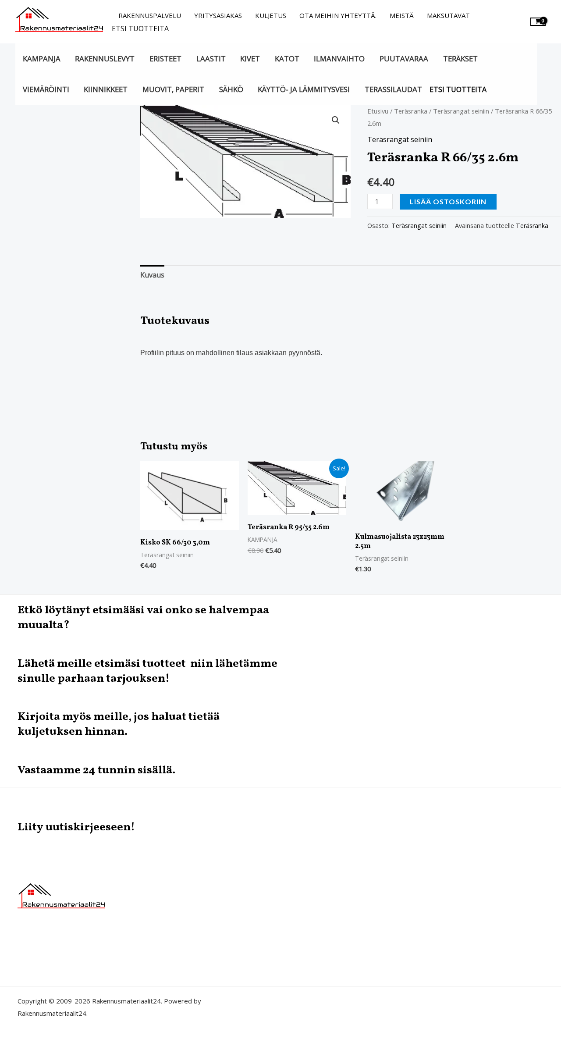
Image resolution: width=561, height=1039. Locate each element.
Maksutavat (448, 15)
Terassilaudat (393, 89)
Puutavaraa (404, 58)
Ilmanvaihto (339, 58)
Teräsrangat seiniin (461, 111)
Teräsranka (410, 111)
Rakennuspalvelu (149, 15)
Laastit (211, 58)
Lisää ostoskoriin (448, 201)
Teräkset (460, 58)
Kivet (250, 58)
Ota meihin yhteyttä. (337, 15)
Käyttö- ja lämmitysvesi (304, 89)
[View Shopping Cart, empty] (538, 22)
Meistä (402, 15)
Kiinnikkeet (106, 89)
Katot (287, 58)
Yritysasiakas (218, 15)
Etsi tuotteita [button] (140, 28)
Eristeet (165, 58)
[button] (336, 120)
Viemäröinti (46, 89)
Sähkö (231, 89)
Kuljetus (270, 15)
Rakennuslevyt (105, 58)
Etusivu (377, 111)
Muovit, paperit (173, 89)
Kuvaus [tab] (152, 275)
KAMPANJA (41, 58)
